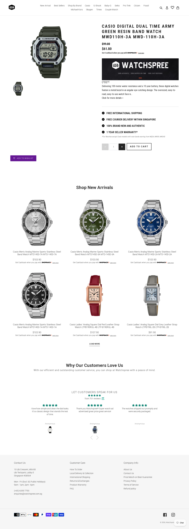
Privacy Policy (130, 481)
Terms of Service (131, 485)
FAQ (72, 488)
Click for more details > (112, 98)
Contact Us (129, 473)
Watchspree (170, 522)
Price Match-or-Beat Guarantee (138, 477)
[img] (94, 395)
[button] (92, 438)
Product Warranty (78, 485)
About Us (128, 469)
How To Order (76, 469)
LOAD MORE (94, 344)
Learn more (141, 53)
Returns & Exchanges (79, 481)
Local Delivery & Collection (81, 473)
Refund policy (130, 488)
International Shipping (80, 477)
